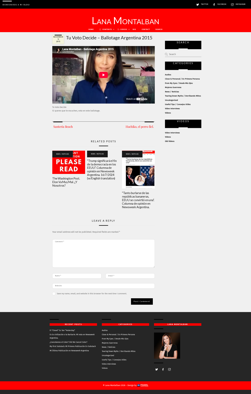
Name (58, 276)
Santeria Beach (63, 126)
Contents (107, 29)
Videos (168, 113)
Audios (168, 74)
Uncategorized (171, 100)
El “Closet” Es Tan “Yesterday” (62, 330)
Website (58, 286)
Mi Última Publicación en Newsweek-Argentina (69, 351)
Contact (146, 29)
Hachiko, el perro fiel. (140, 126)
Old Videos (169, 141)
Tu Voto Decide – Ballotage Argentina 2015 (109, 37)
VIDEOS (123, 29)
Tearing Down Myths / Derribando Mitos (183, 96)
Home (91, 29)
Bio (134, 29)
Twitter (204, 4)
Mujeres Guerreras (173, 87)
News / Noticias (62, 154)
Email (111, 276)
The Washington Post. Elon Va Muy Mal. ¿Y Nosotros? (66, 182)
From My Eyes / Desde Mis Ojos (179, 83)
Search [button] (158, 29)
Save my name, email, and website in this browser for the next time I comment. (92, 293)
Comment (59, 242)
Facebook (221, 4)
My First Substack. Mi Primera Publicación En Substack (73, 346)
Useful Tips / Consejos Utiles (178, 104)
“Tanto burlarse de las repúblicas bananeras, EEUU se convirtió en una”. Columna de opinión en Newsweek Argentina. (138, 200)
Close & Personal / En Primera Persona (182, 79)
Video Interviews (172, 108)
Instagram (240, 4)
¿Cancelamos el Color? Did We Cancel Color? (68, 342)
